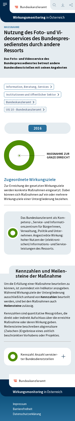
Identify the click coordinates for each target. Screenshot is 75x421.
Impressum (20, 404)
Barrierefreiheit (22, 409)
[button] (5, 4)
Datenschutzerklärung (27, 414)
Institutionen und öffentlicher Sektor (31, 94)
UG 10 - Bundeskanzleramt (24, 109)
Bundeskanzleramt (19, 102)
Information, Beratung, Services (27, 87)
